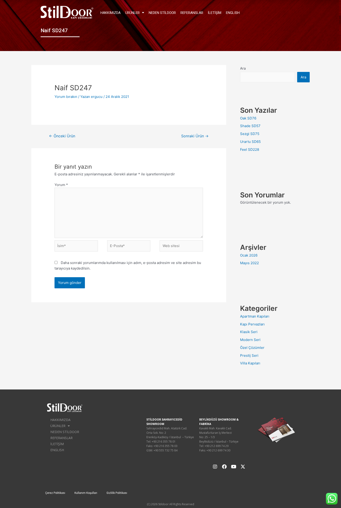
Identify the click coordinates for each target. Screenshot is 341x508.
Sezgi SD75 (249, 134)
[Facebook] (224, 466)
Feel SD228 (249, 149)
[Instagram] (215, 466)
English (233, 13)
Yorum (61, 185)
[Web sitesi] (181, 246)
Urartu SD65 (250, 141)
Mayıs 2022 (249, 263)
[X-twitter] (243, 466)
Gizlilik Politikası (116, 493)
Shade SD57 (250, 126)
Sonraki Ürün (195, 136)
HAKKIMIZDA (110, 13)
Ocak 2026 (248, 255)
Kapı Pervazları (252, 324)
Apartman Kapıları (254, 316)
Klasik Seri (248, 332)
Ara (243, 68)
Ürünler (132, 13)
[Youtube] (233, 466)
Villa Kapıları (250, 363)
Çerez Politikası (55, 493)
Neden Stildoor (162, 13)
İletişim (214, 13)
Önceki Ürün (62, 136)
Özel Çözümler (252, 347)
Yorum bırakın (66, 96)
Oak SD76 (248, 118)
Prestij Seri (249, 355)
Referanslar (191, 13)
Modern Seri (250, 340)
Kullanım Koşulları (85, 493)
